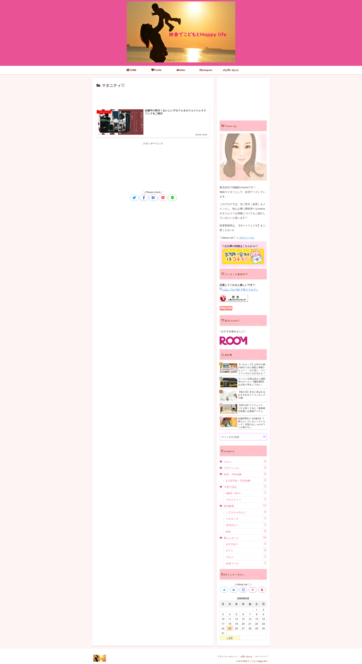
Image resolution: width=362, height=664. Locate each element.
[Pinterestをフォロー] (253, 590)
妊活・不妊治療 (245, 474)
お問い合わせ (246, 656)
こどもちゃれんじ (246, 512)
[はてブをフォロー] (234, 590)
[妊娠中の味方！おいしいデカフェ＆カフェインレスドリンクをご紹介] (153, 198)
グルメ (245, 461)
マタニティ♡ (246, 499)
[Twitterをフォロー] (224, 590)
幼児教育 (245, 506)
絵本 (246, 531)
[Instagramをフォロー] (243, 590)
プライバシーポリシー (227, 656)
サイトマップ (261, 656)
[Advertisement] (153, 96)
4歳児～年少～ (246, 493)
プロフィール (246, 237)
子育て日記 (245, 487)
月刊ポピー (246, 525)
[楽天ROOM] (262, 590)
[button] (264, 436)
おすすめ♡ (246, 544)
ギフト (246, 550)
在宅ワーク (246, 563)
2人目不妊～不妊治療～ (246, 480)
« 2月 (230, 638)
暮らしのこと (245, 538)
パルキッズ (246, 518)
